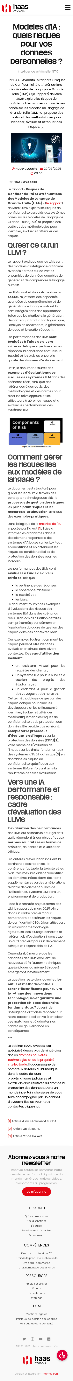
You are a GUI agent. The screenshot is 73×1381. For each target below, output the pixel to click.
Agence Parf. (50, 1374)
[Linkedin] (49, 1339)
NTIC (55, 71)
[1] (9, 1121)
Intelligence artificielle (34, 71)
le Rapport (54, 203)
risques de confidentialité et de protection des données (31, 554)
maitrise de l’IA (50, 524)
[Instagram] (32, 1339)
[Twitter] (24, 1339)
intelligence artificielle (46, 266)
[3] (57, 754)
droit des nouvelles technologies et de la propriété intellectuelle (31, 1060)
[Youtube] (40, 1339)
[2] (56, 740)
